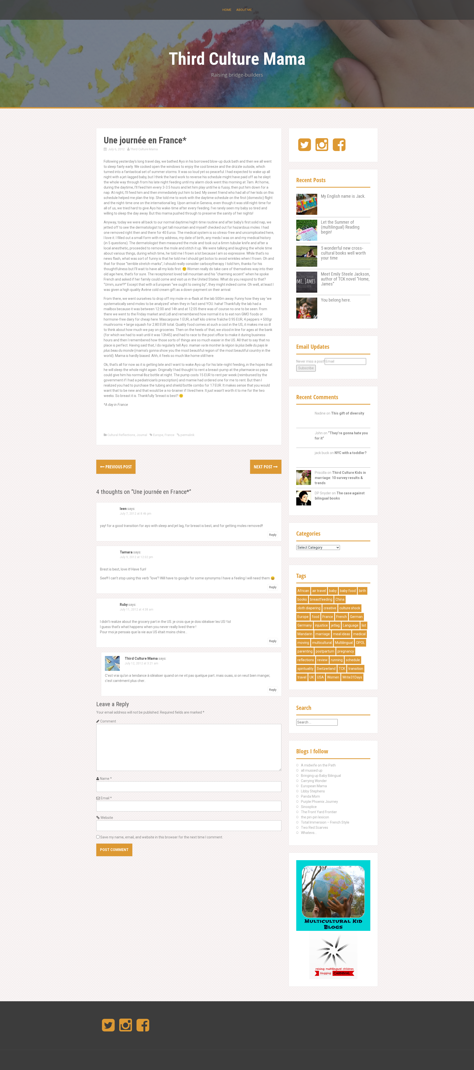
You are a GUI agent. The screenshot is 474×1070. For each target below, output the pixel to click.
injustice (321, 625)
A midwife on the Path (318, 765)
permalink (187, 435)
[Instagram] (322, 149)
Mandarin (304, 634)
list (364, 625)
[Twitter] (304, 149)
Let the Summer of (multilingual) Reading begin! (340, 227)
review (322, 660)
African (303, 591)
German (356, 617)
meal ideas (341, 634)
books (302, 599)
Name (106, 779)
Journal (142, 435)
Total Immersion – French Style (325, 822)
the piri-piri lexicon (315, 817)
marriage (323, 634)
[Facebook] (339, 149)
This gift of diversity (347, 413)
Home (226, 10)
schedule (353, 660)
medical (359, 634)
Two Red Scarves (314, 828)
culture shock (349, 608)
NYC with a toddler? (351, 453)
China (340, 599)
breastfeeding (321, 599)
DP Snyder (323, 493)
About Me (244, 10)
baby (333, 591)
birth (362, 591)
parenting (305, 651)
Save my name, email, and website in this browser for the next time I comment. (161, 837)
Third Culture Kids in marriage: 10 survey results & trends (340, 478)
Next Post (263, 467)
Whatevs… (309, 833)
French (341, 617)
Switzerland (326, 669)
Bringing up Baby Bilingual (321, 776)
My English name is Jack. (343, 196)
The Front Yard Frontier (319, 812)
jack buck (322, 453)
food (315, 617)
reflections (305, 660)
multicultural (322, 643)
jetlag (335, 625)
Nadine (320, 413)
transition (355, 669)
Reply (272, 535)
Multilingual (344, 643)
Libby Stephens (313, 791)
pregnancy (345, 651)
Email (106, 798)
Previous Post (118, 467)
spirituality (305, 669)
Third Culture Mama (237, 59)
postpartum (325, 651)
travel (301, 677)
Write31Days (352, 677)
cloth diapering (308, 608)
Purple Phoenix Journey (319, 802)
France (169, 435)
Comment (108, 721)
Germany (304, 625)
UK (312, 677)
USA (320, 677)
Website (106, 818)
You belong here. (336, 300)
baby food (348, 591)
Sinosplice (309, 807)
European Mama (314, 786)
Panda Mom (310, 796)
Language (350, 625)
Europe (158, 435)
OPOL (360, 643)
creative (330, 608)
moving (303, 643)
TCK (342, 669)
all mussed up (311, 770)
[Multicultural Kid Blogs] (333, 895)
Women (333, 677)
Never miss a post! (310, 361)
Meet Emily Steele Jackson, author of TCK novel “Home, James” (345, 278)
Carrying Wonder (314, 781)
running (337, 660)
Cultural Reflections (121, 435)
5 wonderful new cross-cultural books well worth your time (343, 253)
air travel (319, 591)
